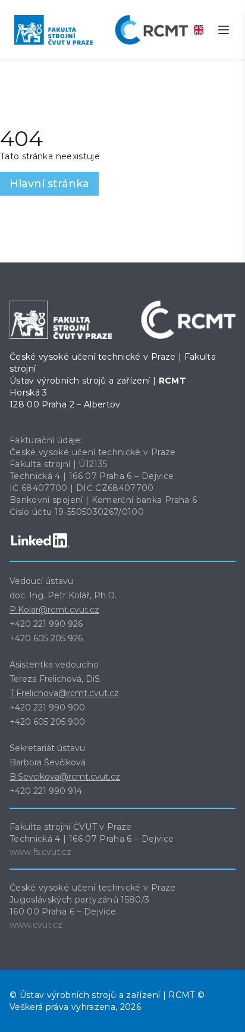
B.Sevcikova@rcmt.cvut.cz (65, 776)
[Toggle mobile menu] (223, 30)
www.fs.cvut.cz (40, 851)
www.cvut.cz (36, 924)
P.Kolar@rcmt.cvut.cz (54, 609)
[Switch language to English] (199, 30)
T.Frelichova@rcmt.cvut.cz (64, 693)
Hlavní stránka (49, 183)
